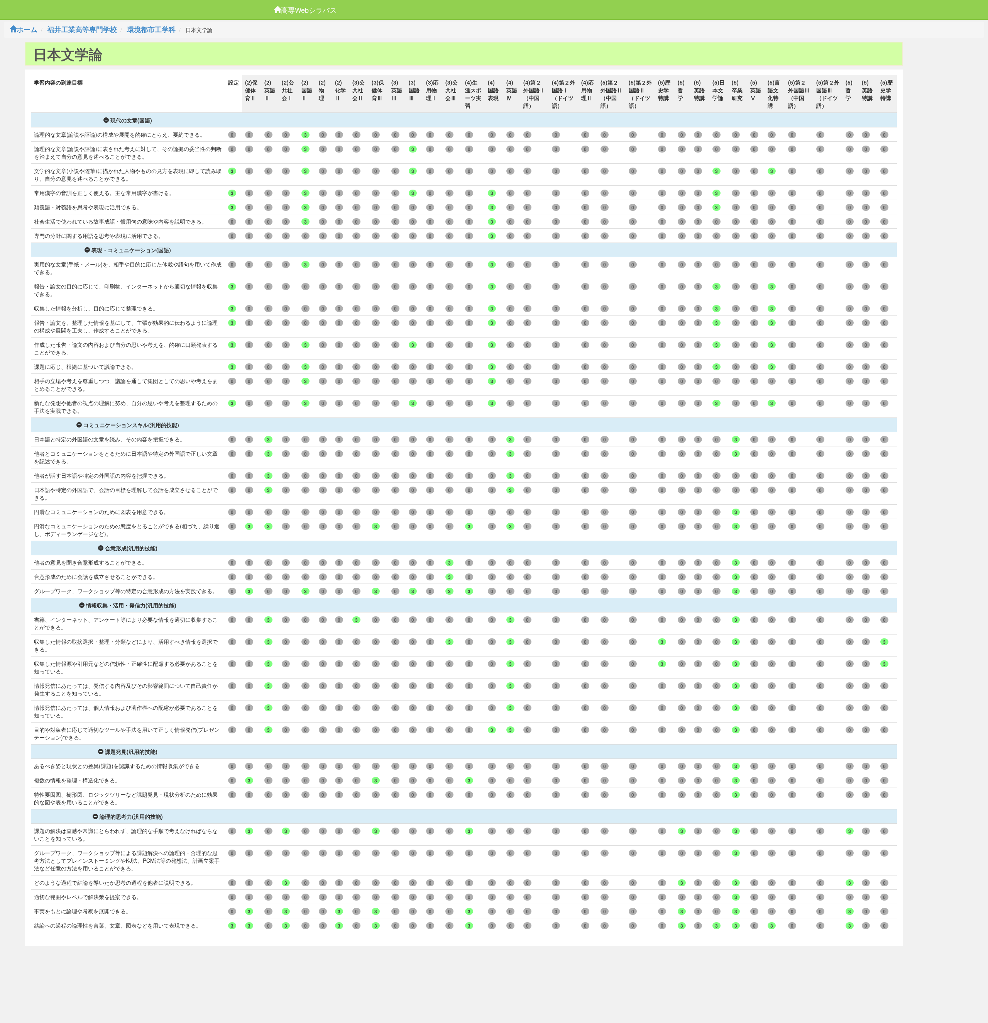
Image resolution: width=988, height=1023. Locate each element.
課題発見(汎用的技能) (131, 751)
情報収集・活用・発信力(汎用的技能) (131, 605)
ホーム (27, 29)
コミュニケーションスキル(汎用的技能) (131, 425)
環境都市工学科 (151, 29)
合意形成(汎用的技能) (131, 548)
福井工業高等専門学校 (82, 29)
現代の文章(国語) (131, 120)
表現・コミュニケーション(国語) (131, 250)
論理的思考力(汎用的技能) (131, 816)
